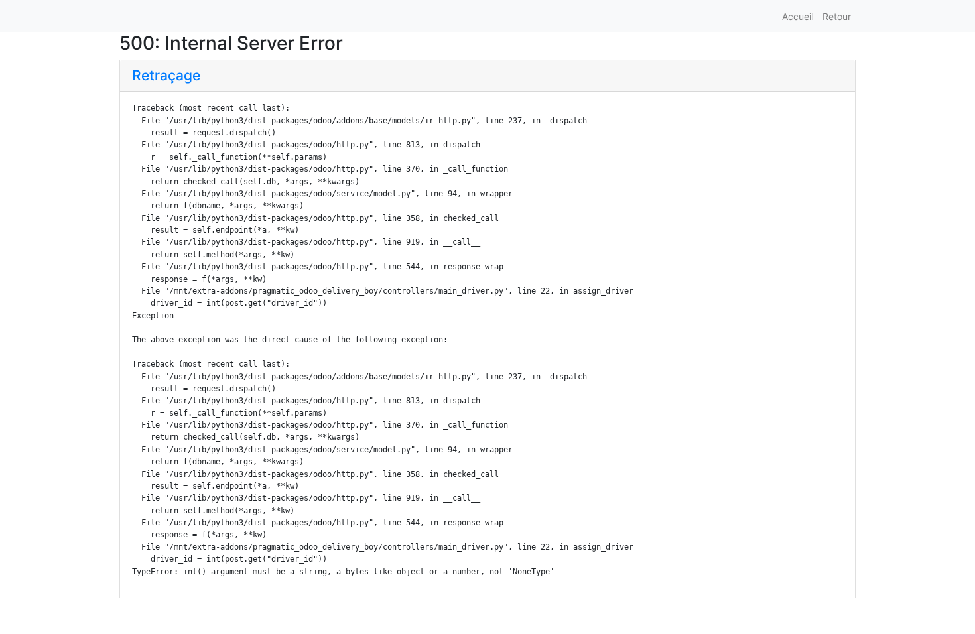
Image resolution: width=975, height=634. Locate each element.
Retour (836, 16)
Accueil (797, 16)
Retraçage (166, 75)
